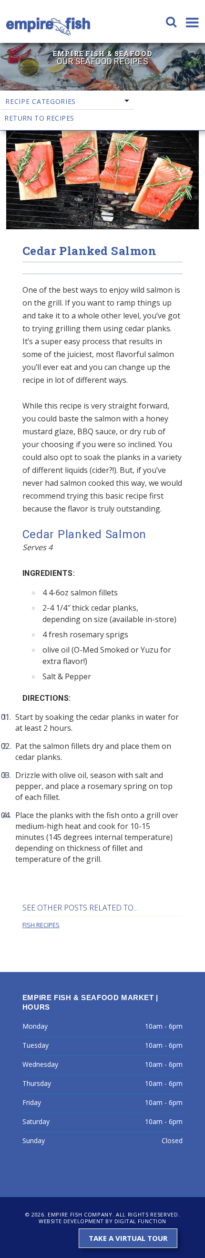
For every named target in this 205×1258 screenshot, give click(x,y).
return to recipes (39, 118)
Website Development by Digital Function (102, 1221)
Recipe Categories (40, 101)
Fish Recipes (41, 924)
